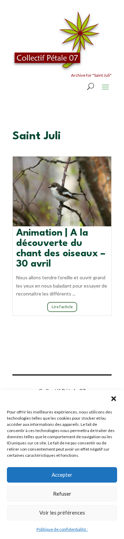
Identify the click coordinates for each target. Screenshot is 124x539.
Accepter (62, 475)
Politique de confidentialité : (62, 529)
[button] (113, 398)
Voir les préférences (62, 512)
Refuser (62, 494)
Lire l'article (62, 306)
